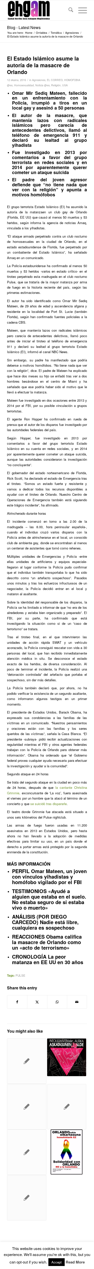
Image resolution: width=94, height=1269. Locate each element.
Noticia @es (42, 85)
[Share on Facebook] (17, 1001)
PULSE (20, 975)
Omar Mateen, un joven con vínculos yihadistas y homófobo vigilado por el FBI (49, 876)
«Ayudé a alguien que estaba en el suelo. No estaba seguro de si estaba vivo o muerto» (49, 899)
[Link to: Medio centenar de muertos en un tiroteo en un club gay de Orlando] (26, 1197)
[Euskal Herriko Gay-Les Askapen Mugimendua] (39, 10)
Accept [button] (56, 1262)
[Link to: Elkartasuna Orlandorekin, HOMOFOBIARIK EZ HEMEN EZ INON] (66, 1057)
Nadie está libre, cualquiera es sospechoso (45, 924)
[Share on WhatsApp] (57, 1001)
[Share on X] (37, 1001)
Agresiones (38, 80)
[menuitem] (68, 10)
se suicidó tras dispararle (48, 803)
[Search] (68, 10)
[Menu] (80, 10)
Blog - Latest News (24, 27)
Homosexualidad (24, 85)
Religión (56, 85)
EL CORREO (55, 80)
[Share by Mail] (77, 1001)
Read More (75, 1262)
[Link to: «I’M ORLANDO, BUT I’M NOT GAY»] (26, 1106)
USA (65, 85)
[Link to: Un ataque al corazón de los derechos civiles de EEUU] (26, 1061)
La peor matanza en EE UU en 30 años (47, 959)
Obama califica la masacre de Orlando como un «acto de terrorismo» (47, 942)
